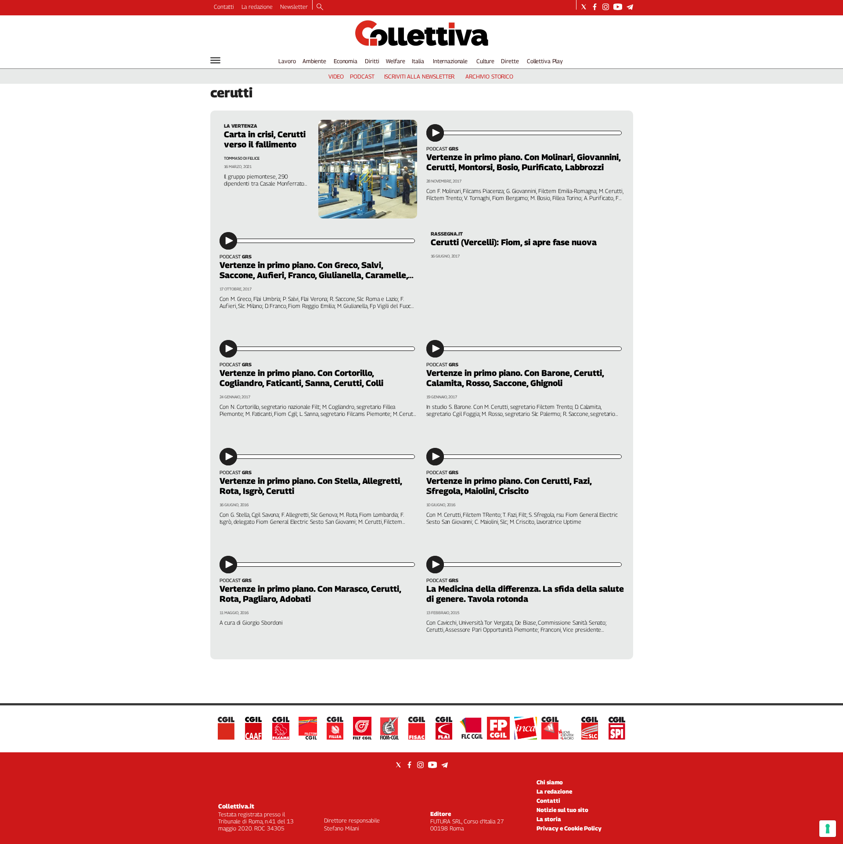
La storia (549, 819)
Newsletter (294, 6)
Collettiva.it (236, 806)
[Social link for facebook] (594, 7)
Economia (345, 60)
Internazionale (450, 60)
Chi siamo (550, 782)
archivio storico (489, 76)
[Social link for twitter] (583, 7)
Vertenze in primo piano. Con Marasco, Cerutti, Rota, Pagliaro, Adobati (310, 594)
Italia (418, 60)
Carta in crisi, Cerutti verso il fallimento (265, 139)
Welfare (395, 60)
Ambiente (314, 60)
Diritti (372, 60)
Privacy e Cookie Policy (569, 828)
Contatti (224, 6)
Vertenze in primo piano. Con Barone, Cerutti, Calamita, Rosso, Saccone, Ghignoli (515, 378)
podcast (362, 76)
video (336, 76)
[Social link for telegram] (630, 7)
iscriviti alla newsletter (419, 76)
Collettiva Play (545, 60)
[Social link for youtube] (617, 7)
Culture (485, 60)
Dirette (510, 60)
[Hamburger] (215, 60)
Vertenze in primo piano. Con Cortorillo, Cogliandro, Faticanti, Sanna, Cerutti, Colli (301, 378)
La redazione (257, 6)
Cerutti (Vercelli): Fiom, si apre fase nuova (514, 242)
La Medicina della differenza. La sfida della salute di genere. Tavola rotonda (525, 594)
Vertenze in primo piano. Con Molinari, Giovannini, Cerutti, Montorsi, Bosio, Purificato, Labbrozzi (523, 162)
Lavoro (286, 60)
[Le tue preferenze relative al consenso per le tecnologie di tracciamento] (827, 828)
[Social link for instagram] (605, 7)
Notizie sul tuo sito (562, 809)
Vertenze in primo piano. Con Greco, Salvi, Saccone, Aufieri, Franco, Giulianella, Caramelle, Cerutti (314, 275)
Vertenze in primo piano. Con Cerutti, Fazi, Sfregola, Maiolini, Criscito (508, 486)
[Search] (320, 7)
